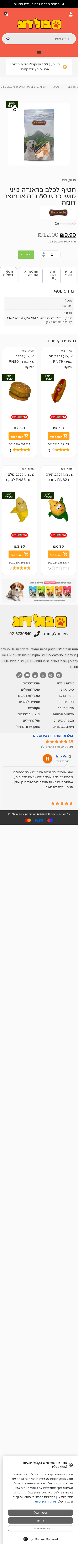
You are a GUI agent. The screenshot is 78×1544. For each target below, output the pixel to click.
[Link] (19, 675)
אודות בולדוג (65, 683)
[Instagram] (35, 675)
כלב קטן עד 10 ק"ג (61, 318)
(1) (50, 450)
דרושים (69, 701)
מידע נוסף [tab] (68, 273)
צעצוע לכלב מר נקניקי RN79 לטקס (61, 361)
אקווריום (34, 708)
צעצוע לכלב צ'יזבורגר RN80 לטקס (21, 361)
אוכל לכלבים (31, 683)
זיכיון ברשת (66, 695)
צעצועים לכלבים (29, 714)
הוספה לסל (26, 254)
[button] (7, 14)
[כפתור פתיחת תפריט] (39, 53)
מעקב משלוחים (63, 726)
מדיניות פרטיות (63, 714)
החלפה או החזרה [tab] (31, 273)
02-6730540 (20, 634)
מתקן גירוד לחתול (28, 726)
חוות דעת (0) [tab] (53, 274)
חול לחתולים (31, 720)
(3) (10, 569)
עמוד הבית (72, 87)
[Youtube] (27, 675)
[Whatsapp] (43, 675)
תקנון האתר (66, 708)
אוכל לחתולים (30, 689)
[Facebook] (59, 675)
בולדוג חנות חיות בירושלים (53, 735)
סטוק (56, 87)
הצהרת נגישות (64, 720)
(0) (57, 224)
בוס (64, 180)
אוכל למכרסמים (29, 695)
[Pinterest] (51, 675)
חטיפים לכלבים (29, 701)
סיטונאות (67, 689)
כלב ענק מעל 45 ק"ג (55, 322)
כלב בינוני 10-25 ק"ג (37, 318)
